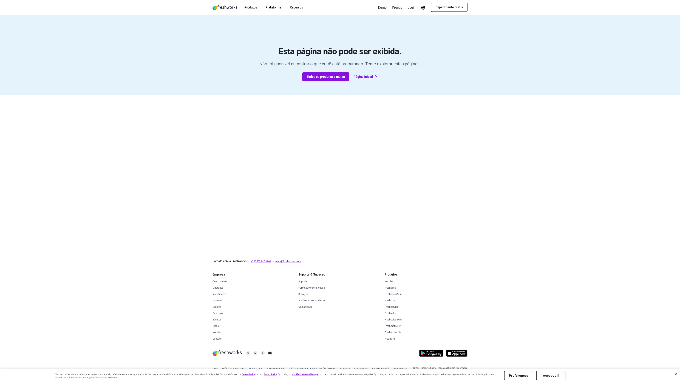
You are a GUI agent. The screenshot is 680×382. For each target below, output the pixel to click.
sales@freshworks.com (288, 261)
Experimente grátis (449, 7)
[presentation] (423, 7)
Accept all (551, 375)
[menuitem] (423, 7)
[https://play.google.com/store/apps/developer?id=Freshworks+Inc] (431, 353)
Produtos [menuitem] (250, 7)
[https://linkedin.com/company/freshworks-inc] (255, 354)
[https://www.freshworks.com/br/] (224, 8)
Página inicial (363, 77)
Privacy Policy (270, 374)
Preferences (519, 375)
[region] (340, 375)
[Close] (676, 374)
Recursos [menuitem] (296, 7)
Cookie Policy (248, 374)
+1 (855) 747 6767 (261, 261)
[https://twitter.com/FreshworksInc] (248, 354)
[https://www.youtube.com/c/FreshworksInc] (270, 354)
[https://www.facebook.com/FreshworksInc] (262, 354)
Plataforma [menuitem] (273, 7)
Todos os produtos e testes (326, 77)
